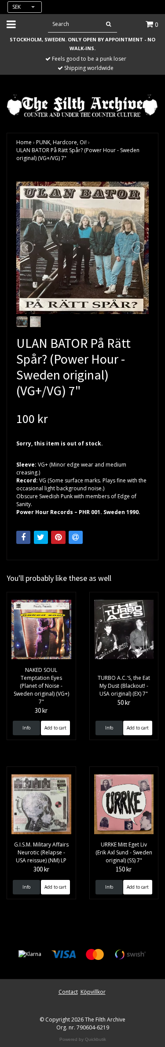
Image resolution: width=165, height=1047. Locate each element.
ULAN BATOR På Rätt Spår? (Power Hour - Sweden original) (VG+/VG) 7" (77, 154)
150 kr (124, 869)
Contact (68, 992)
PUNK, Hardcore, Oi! (61, 142)
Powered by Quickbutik (82, 1039)
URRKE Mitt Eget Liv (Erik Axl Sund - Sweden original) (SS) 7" (123, 852)
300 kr (41, 869)
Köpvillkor (93, 992)
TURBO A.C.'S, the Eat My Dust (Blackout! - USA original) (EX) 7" (124, 685)
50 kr (123, 702)
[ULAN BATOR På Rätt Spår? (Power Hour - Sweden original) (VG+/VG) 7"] (82, 248)
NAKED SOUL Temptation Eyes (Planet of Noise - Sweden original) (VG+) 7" (41, 685)
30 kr (41, 710)
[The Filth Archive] (82, 105)
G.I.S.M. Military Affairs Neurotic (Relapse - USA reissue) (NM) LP (41, 852)
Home (24, 142)
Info (26, 728)
